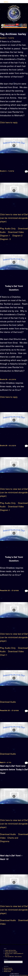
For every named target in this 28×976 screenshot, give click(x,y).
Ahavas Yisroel (7, 971)
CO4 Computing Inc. (23, 975)
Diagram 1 (5, 235)
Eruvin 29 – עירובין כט (8, 379)
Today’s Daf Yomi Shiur (10, 950)
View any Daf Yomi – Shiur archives (13, 956)
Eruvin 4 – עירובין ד (7, 38)
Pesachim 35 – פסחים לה (9, 590)
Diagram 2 (17, 235)
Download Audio (8, 701)
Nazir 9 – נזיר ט (5, 762)
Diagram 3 (5, 238)
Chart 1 (3, 654)
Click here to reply (9, 122)
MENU (6, 2)
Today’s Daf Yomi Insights (11, 952)
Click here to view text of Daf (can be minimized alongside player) (14, 218)
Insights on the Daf (8, 969)
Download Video (16, 231)
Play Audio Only (8, 228)
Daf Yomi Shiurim (8, 968)
